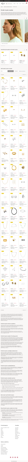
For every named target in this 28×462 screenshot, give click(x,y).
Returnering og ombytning (4, 448)
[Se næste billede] (26, 18)
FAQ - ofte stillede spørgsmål (4, 451)
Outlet (1, 436)
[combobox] (9, 4)
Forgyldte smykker (17, 435)
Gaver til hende (17, 437)
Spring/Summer (20, 367)
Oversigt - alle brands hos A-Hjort (8, 6)
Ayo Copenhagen (17, 400)
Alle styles (2, 437)
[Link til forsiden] (3, 4)
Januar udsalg (16, 427)
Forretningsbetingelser (3, 450)
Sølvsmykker (16, 436)
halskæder (21, 339)
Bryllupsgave (16, 438)
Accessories (2, 435)
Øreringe (2, 428)
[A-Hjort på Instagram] (12, 457)
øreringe (16, 339)
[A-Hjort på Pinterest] (15, 457)
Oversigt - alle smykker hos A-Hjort (5, 427)
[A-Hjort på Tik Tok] (17, 457)
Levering (2, 445)
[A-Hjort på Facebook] (10, 457)
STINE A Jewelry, (7, 400)
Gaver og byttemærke (3, 447)
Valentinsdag (16, 428)
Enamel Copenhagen (11, 400)
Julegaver (16, 434)
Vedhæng (2, 434)
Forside (2, 6)
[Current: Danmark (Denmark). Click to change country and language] (26, 1)
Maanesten (3, 400)
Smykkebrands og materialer (4, 449)
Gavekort (2, 446)
